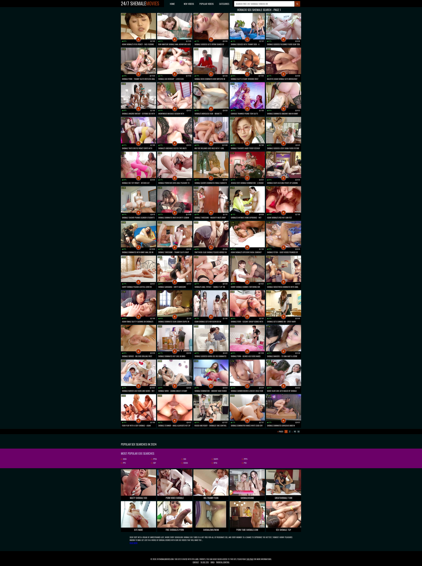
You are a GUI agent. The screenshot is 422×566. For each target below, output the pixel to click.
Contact (196, 562)
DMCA (213, 562)
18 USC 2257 (204, 562)
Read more (133, 543)
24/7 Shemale (140, 3)
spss (215, 463)
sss (184, 459)
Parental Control (222, 562)
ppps (245, 459)
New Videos (189, 4)
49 (295, 431)
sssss (185, 463)
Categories (224, 4)
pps (124, 463)
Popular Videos (206, 4)
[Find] (297, 4)
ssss (124, 459)
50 (298, 431)
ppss (155, 459)
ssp (154, 463)
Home (172, 4)
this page (249, 559)
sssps (215, 459)
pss (244, 463)
